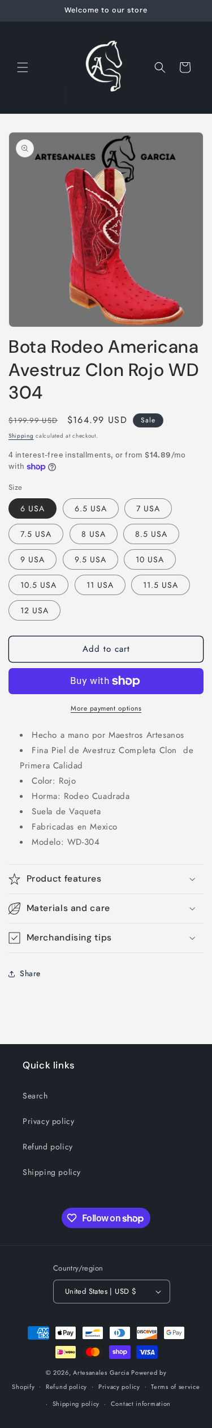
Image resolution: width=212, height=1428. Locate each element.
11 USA (100, 585)
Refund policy (48, 1146)
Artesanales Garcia (101, 1372)
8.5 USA (151, 534)
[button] (22, 67)
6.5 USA (91, 508)
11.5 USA (160, 585)
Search (35, 1095)
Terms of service (175, 1386)
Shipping (21, 435)
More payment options (106, 708)
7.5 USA (35, 534)
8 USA (93, 534)
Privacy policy (48, 1121)
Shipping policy (52, 1172)
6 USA (32, 508)
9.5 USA (90, 559)
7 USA (148, 508)
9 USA (32, 559)
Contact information (141, 1403)
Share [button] (30, 973)
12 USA (34, 610)
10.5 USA (38, 585)
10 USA (150, 559)
